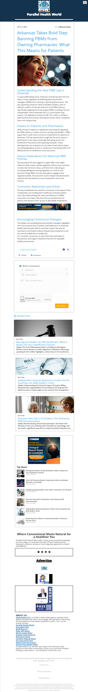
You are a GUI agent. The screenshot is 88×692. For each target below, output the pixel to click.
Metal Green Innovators (26, 642)
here (59, 690)
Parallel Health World (25, 625)
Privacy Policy (44, 678)
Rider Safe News (23, 631)
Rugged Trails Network (25, 635)
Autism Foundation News (27, 644)
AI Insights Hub (22, 627)
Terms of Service (44, 671)
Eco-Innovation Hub (24, 640)
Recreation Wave (23, 637)
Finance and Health (28, 250)
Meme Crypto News (24, 633)
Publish (63, 305)
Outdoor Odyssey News (26, 639)
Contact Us (44, 665)
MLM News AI (21, 629)
